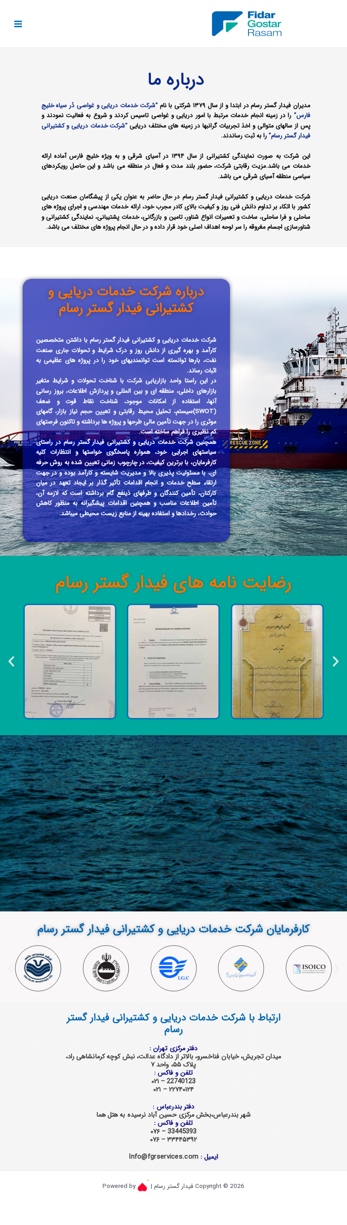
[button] (11, 661)
